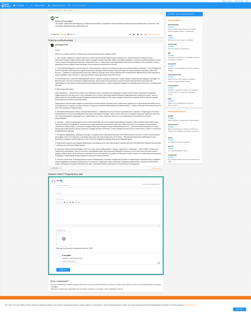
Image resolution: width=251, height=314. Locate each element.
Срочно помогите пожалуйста (178, 49)
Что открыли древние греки (177, 151)
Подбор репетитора (56, 5)
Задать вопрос (227, 1)
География (68, 10)
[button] (58, 202)
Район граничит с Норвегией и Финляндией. (183, 120)
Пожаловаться (154, 34)
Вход (247, 1)
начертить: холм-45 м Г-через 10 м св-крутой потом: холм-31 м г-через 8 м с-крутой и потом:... (183, 92)
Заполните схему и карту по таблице (180, 40)
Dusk (56, 17)
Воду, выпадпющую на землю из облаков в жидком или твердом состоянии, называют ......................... (183, 131)
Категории (20, 5)
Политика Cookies (190, 305)
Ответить (63, 270)
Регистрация (239, 1)
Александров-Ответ (61, 45)
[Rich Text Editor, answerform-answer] (108, 214)
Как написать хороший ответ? (151, 184)
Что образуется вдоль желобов (179, 142)
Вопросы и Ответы (55, 10)
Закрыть (239, 309)
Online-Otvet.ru (5, 5)
